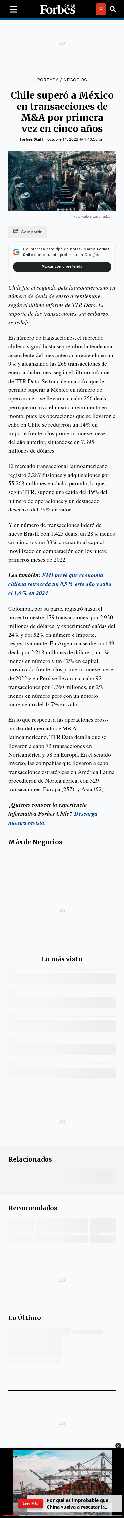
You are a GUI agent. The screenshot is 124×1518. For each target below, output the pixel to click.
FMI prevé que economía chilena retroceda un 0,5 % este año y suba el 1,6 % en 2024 (60, 584)
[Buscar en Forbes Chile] (113, 9)
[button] (118, 1446)
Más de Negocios (35, 842)
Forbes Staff (31, 139)
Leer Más (30, 1503)
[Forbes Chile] (57, 9)
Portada (47, 79)
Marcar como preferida (62, 266)
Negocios (75, 79)
